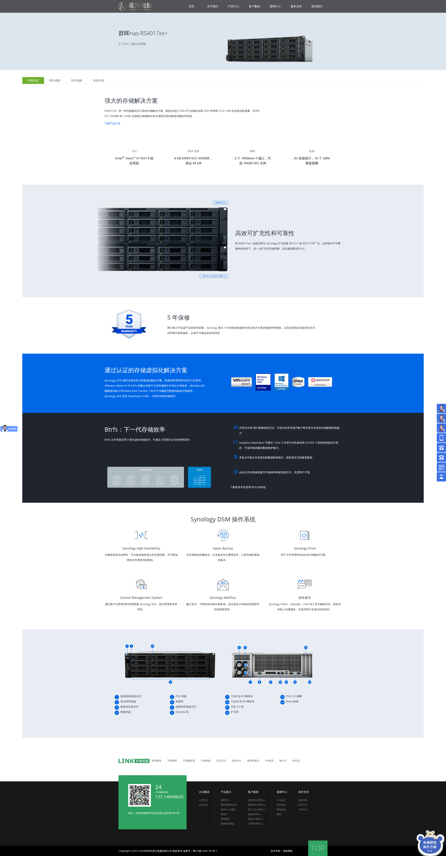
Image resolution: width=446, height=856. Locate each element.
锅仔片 (283, 760)
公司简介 (203, 800)
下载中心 (302, 809)
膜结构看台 (253, 760)
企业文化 (203, 805)
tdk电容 (269, 760)
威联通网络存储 (229, 805)
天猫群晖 (172, 760)
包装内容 (98, 80)
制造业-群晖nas (255, 819)
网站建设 (157, 760)
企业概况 (204, 792)
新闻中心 (282, 792)
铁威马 (224, 814)
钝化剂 (296, 760)
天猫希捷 (205, 760)
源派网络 (288, 851)
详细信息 (33, 80)
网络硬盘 (281, 809)
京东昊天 (221, 760)
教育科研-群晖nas (256, 805)
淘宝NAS (236, 760)
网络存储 (281, 805)
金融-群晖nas (254, 814)
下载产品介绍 (112, 123)
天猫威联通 (189, 760)
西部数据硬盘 (227, 823)
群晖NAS (225, 800)
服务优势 (302, 800)
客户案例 (253, 792)
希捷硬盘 (225, 819)
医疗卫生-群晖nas (256, 809)
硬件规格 (54, 80)
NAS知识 (281, 800)
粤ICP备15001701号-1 (205, 851)
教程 (279, 814)
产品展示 (226, 792)
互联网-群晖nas (255, 823)
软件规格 (76, 80)
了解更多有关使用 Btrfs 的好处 (248, 487)
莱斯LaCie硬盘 (228, 809)
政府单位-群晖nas (256, 800)
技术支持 (303, 792)
